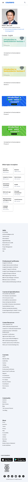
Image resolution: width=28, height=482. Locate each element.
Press (3, 422)
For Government (6, 377)
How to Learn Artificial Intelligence (10, 338)
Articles (4, 437)
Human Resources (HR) (7, 243)
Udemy (4, 388)
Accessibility (5, 433)
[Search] (25, 2)
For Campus (5, 379)
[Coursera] (10, 2)
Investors (4, 424)
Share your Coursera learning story (10, 345)
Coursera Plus (5, 367)
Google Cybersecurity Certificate (10, 265)
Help (3, 430)
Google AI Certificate (7, 263)
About (3, 356)
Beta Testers (5, 404)
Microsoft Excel (5, 245)
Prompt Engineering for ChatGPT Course (11, 310)
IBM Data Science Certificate (9, 280)
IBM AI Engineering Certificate (9, 275)
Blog (3, 406)
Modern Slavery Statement (8, 443)
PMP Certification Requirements (9, 340)
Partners (4, 402)
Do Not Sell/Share (6, 445)
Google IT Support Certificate (9, 269)
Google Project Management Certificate (11, 271)
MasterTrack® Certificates (8, 371)
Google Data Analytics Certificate (10, 267)
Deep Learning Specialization (9, 302)
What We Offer (5, 359)
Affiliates (4, 441)
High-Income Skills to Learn (8, 336)
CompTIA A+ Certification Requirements (11, 328)
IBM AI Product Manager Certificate (10, 277)
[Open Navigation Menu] (3, 2)
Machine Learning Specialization (9, 308)
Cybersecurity (5, 236)
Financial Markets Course (8, 306)
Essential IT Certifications (8, 334)
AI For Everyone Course (7, 298)
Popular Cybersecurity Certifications (10, 342)
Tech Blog (4, 410)
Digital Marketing (6, 240)
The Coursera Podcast (7, 408)
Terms (4, 426)
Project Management (7, 247)
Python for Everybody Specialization (10, 312)
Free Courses (5, 386)
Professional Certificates (8, 369)
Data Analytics (5, 238)
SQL (3, 251)
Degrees (4, 373)
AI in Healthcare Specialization (9, 300)
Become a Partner (6, 382)
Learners (4, 400)
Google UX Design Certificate (9, 273)
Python (4, 249)
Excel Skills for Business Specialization (11, 304)
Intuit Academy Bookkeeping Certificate (11, 282)
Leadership (5, 361)
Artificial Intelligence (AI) (8, 234)
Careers (4, 363)
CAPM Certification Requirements (10, 326)
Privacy (4, 428)
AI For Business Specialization (9, 296)
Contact (4, 435)
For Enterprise (5, 375)
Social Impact (5, 384)
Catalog (4, 365)
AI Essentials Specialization (8, 294)
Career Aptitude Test (7, 324)
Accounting (5, 232)
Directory (4, 439)
